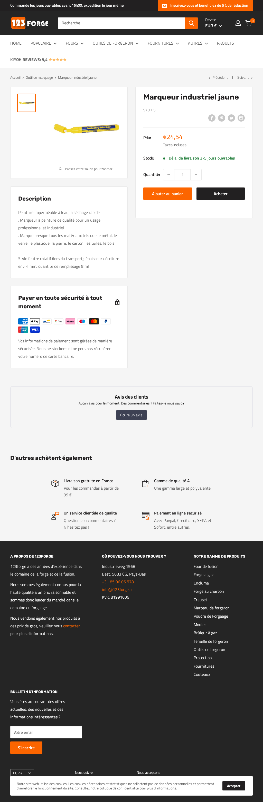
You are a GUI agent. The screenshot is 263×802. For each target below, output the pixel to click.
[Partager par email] (241, 118)
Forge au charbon (209, 591)
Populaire (41, 43)
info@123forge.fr (117, 589)
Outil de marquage (39, 77)
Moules (200, 624)
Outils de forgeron (113, 43)
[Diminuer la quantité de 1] (168, 174)
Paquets (225, 43)
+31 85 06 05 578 (118, 582)
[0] (248, 23)
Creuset (200, 600)
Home (16, 43)
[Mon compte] (238, 23)
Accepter (233, 785)
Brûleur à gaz (205, 633)
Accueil (15, 77)
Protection (203, 658)
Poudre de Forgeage (211, 616)
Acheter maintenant (220, 195)
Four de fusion (206, 566)
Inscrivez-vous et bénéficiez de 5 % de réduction (209, 5)
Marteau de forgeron (212, 608)
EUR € (18, 773)
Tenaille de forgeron (211, 641)
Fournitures (160, 43)
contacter (71, 626)
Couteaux (202, 674)
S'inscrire (26, 748)
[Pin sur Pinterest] (221, 118)
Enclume (201, 583)
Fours (72, 43)
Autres (195, 43)
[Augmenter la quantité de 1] (196, 174)
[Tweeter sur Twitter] (231, 118)
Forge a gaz (203, 574)
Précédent (220, 77)
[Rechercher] (191, 23)
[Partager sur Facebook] (211, 118)
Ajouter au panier (167, 194)
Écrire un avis (131, 415)
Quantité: (151, 174)
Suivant (243, 77)
